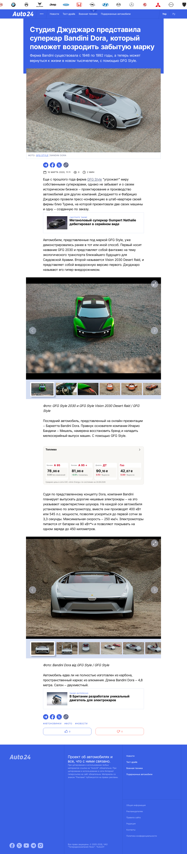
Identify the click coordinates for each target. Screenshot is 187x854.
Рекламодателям (134, 811)
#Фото (68, 723)
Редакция (131, 823)
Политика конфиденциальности (141, 836)
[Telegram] (33, 845)
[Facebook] (12, 845)
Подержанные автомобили (116, 13)
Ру (174, 13)
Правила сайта (133, 817)
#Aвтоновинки (52, 723)
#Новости (81, 723)
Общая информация (136, 805)
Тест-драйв (69, 13)
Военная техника (88, 13)
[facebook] (52, 165)
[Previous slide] (32, 330)
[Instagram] (40, 845)
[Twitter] (19, 845)
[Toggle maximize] (154, 284)
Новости (54, 13)
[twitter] (59, 165)
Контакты (130, 830)
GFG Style (42, 155)
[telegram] (45, 165)
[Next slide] (154, 330)
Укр (164, 13)
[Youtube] (26, 845)
